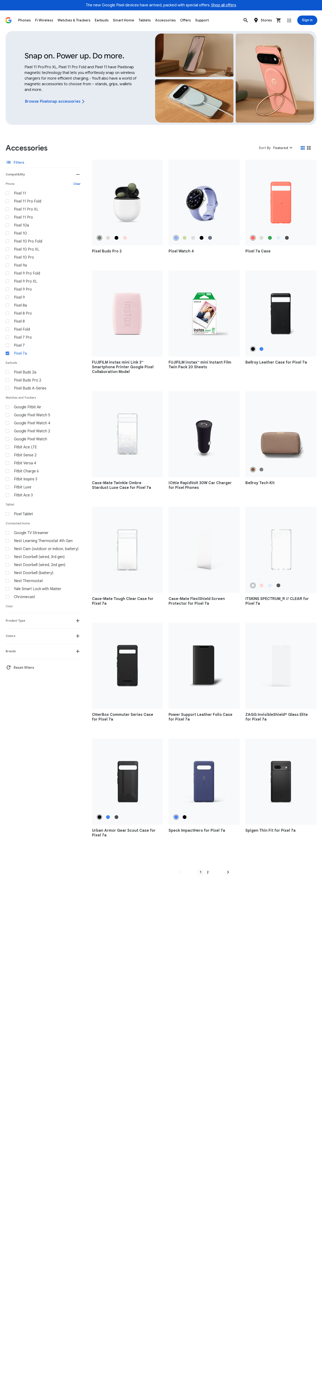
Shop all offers (223, 5)
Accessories (165, 20)
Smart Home (123, 20)
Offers (185, 20)
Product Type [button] (15, 620)
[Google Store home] (8, 20)
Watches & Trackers (74, 20)
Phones (24, 20)
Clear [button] (77, 184)
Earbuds (102, 20)
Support (202, 20)
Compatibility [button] (15, 174)
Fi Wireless (44, 20)
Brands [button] (11, 651)
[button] (245, 20)
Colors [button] (10, 636)
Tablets (144, 20)
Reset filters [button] (20, 667)
